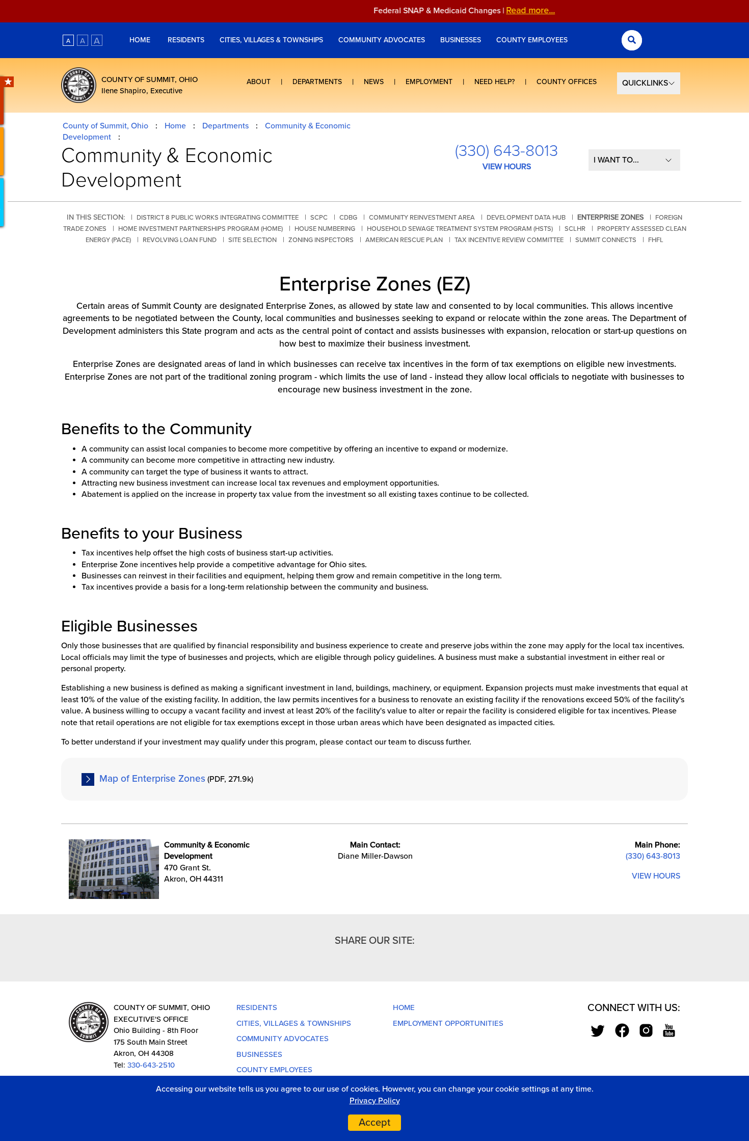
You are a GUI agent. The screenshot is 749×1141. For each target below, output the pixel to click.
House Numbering (325, 229)
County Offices (567, 81)
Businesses (460, 40)
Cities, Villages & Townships (271, 40)
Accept (374, 1123)
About (259, 81)
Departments (317, 81)
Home (140, 40)
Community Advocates (381, 40)
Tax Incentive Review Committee (509, 240)
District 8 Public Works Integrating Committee (218, 218)
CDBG (348, 218)
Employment (429, 81)
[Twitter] (598, 1029)
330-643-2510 (151, 1065)
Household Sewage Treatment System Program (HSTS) (460, 229)
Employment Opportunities (448, 1023)
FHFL (655, 240)
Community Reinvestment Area (422, 218)
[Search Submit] (632, 40)
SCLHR (575, 229)
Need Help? (494, 81)
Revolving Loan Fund (180, 240)
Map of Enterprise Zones (152, 778)
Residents (186, 40)
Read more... (514, 10)
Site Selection (252, 240)
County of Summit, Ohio (105, 126)
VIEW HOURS (507, 167)
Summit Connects (605, 240)
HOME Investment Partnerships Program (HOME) (200, 229)
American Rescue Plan (404, 240)
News (374, 81)
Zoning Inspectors (321, 240)
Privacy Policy (375, 1101)
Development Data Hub (526, 218)
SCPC (319, 218)
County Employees (532, 40)
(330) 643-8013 (506, 151)
